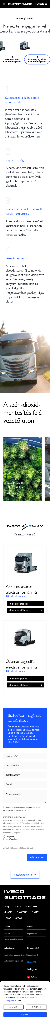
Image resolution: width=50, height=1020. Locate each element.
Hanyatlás (13, 1007)
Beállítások (36, 1007)
